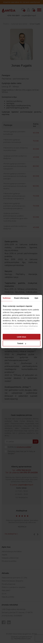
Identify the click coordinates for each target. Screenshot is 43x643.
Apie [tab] (36, 298)
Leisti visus (21, 337)
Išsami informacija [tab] (21, 298)
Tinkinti (20, 343)
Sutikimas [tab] (7, 298)
